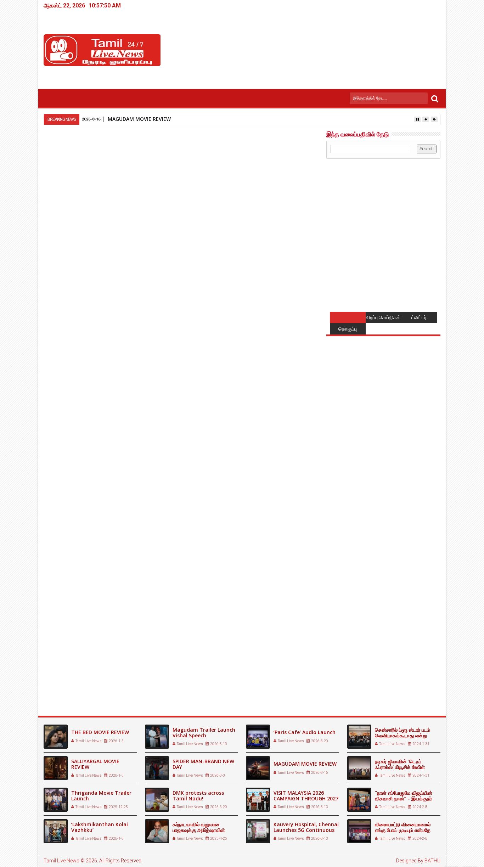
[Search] (434, 98)
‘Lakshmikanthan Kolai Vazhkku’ (99, 827)
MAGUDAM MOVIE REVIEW (139, 119)
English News (88, 545)
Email (294, 179)
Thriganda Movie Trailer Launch (101, 795)
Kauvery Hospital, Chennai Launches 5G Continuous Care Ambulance (86, 679)
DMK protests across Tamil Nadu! (198, 795)
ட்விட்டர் (419, 317)
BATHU (432, 860)
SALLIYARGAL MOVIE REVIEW (95, 764)
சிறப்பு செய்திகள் (383, 317)
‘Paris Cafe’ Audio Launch (305, 732)
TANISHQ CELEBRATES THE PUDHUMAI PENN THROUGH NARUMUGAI (262, 679)
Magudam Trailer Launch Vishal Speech (204, 732)
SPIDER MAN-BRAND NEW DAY (203, 764)
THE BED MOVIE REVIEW (100, 732)
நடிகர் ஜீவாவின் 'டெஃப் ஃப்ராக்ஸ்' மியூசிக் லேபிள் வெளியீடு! (400, 767)
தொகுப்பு (347, 329)
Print (269, 179)
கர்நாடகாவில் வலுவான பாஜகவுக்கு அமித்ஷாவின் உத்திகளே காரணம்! (199, 830)
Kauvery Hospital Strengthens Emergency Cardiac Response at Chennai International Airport (178, 679)
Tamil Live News (61, 860)
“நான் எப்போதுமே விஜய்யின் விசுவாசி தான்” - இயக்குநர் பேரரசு (403, 798)
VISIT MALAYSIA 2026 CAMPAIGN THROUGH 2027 (306, 795)
